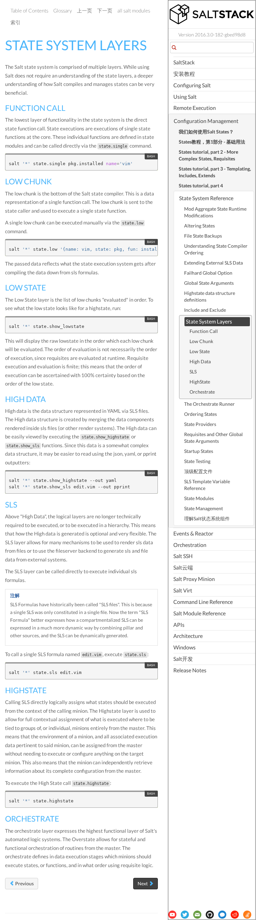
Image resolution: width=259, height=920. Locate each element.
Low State (200, 351)
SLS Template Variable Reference (207, 485)
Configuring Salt (192, 85)
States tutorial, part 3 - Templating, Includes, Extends (215, 172)
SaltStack (184, 62)
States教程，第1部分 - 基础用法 (212, 142)
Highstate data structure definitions (209, 296)
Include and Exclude (205, 310)
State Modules (199, 498)
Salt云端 (183, 567)
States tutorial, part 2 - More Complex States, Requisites (208, 155)
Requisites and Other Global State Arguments (213, 437)
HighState (200, 382)
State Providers (200, 424)
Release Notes (189, 670)
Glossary (62, 10)
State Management (203, 508)
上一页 (84, 10)
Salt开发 (183, 658)
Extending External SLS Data (213, 263)
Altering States (199, 225)
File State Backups (203, 236)
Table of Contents (29, 10)
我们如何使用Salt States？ (206, 131)
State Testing (197, 461)
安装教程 (184, 73)
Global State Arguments (209, 283)
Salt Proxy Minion (194, 579)
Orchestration (189, 545)
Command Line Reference (203, 602)
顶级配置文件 (198, 471)
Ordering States (200, 414)
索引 (15, 22)
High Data (200, 361)
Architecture (188, 636)
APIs (178, 624)
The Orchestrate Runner (209, 404)
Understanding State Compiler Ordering (216, 249)
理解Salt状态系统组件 (207, 518)
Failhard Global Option (208, 273)
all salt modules (133, 10)
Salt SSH (183, 556)
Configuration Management (206, 121)
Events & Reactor (193, 533)
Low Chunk (201, 341)
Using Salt (185, 96)
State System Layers (209, 321)
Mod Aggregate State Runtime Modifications (215, 212)
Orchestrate (202, 392)
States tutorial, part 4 (201, 185)
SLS (193, 371)
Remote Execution (194, 107)
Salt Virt (182, 590)
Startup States (198, 451)
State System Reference (206, 198)
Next (143, 883)
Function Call (204, 331)
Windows (184, 647)
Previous (24, 883)
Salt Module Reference (199, 613)
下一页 (104, 10)
